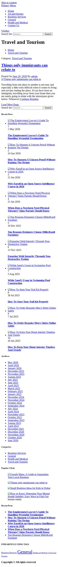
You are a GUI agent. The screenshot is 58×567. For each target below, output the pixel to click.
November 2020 (16, 434)
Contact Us (13, 25)
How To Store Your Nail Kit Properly (28, 301)
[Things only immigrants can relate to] (21, 79)
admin (34, 76)
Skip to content (9, 2)
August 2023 (14, 423)
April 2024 (13, 411)
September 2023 (16, 420)
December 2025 (16, 371)
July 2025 (13, 379)
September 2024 (16, 405)
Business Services (17, 16)
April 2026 (13, 365)
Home (11, 11)
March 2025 (14, 388)
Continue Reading (29, 99)
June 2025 (13, 382)
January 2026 (14, 368)
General (12, 19)
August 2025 (14, 377)
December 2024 (16, 397)
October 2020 (15, 437)
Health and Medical (18, 22)
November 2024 (16, 400)
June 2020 (13, 440)
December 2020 (16, 431)
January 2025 (14, 394)
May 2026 (13, 362)
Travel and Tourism (22, 58)
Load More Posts (10, 104)
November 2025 (16, 374)
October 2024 (15, 403)
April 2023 (13, 426)
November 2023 (16, 414)
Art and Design (15, 14)
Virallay (5, 31)
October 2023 (15, 417)
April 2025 (13, 385)
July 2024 (13, 408)
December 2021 (16, 429)
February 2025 (15, 391)
